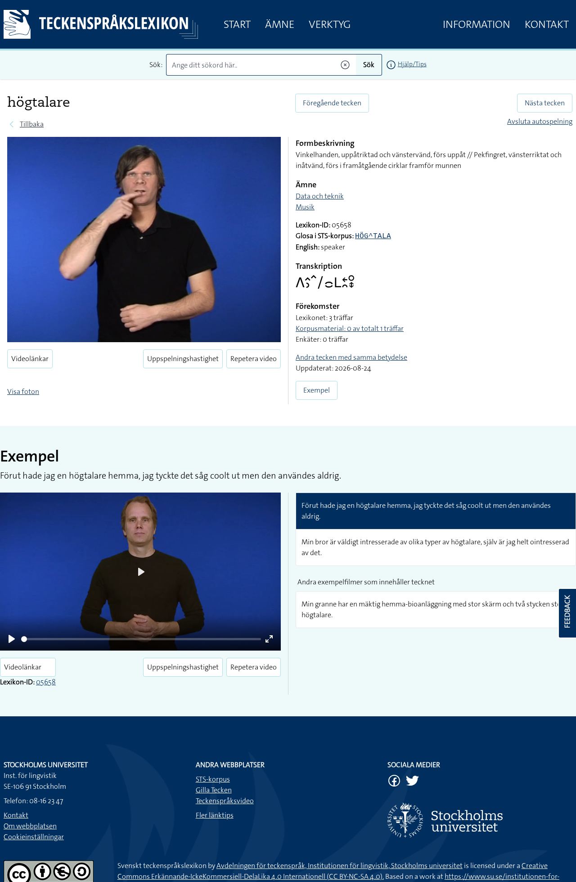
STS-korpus (213, 779)
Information (476, 24)
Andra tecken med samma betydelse (351, 357)
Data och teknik (320, 196)
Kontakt (547, 24)
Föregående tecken (332, 103)
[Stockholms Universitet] (479, 820)
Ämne (279, 24)
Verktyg (330, 24)
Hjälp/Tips (412, 64)
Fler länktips (215, 815)
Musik (305, 207)
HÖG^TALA (373, 236)
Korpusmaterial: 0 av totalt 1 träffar (350, 328)
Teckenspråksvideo (225, 800)
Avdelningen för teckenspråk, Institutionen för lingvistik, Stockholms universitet (339, 865)
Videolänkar (30, 358)
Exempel (316, 390)
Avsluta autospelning (539, 121)
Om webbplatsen (30, 826)
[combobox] (261, 65)
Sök (368, 64)
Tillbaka (32, 124)
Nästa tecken (545, 103)
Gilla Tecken (214, 790)
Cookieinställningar (34, 836)
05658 (46, 682)
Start (237, 24)
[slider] (141, 639)
